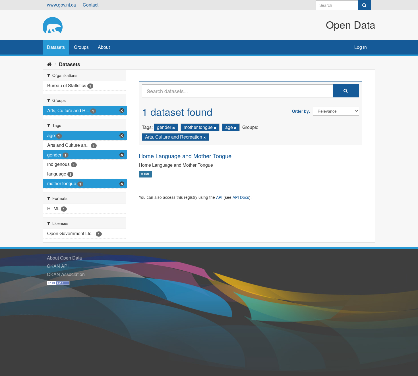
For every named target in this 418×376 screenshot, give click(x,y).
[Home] (49, 64)
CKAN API (58, 266)
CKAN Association (66, 274)
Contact (90, 4)
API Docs (241, 197)
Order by (300, 111)
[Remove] (173, 127)
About (104, 47)
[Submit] (364, 5)
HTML (145, 174)
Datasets (56, 47)
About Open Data (64, 257)
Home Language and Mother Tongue (185, 156)
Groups (81, 47)
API (219, 197)
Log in (360, 47)
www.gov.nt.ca (61, 4)
